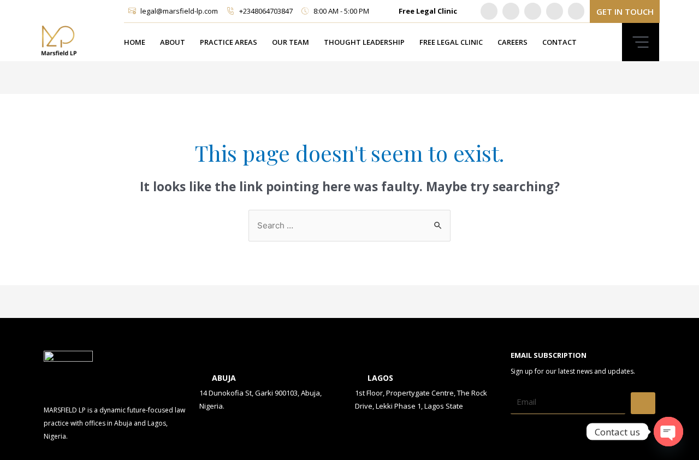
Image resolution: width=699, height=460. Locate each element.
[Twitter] (510, 11)
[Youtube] (554, 11)
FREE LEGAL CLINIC (451, 42)
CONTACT (559, 42)
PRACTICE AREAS (228, 42)
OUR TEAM (290, 42)
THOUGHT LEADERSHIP (364, 42)
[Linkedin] (489, 11)
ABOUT (172, 42)
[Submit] (643, 403)
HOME (134, 42)
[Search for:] (349, 225)
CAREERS (512, 42)
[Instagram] (532, 11)
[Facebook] (576, 11)
